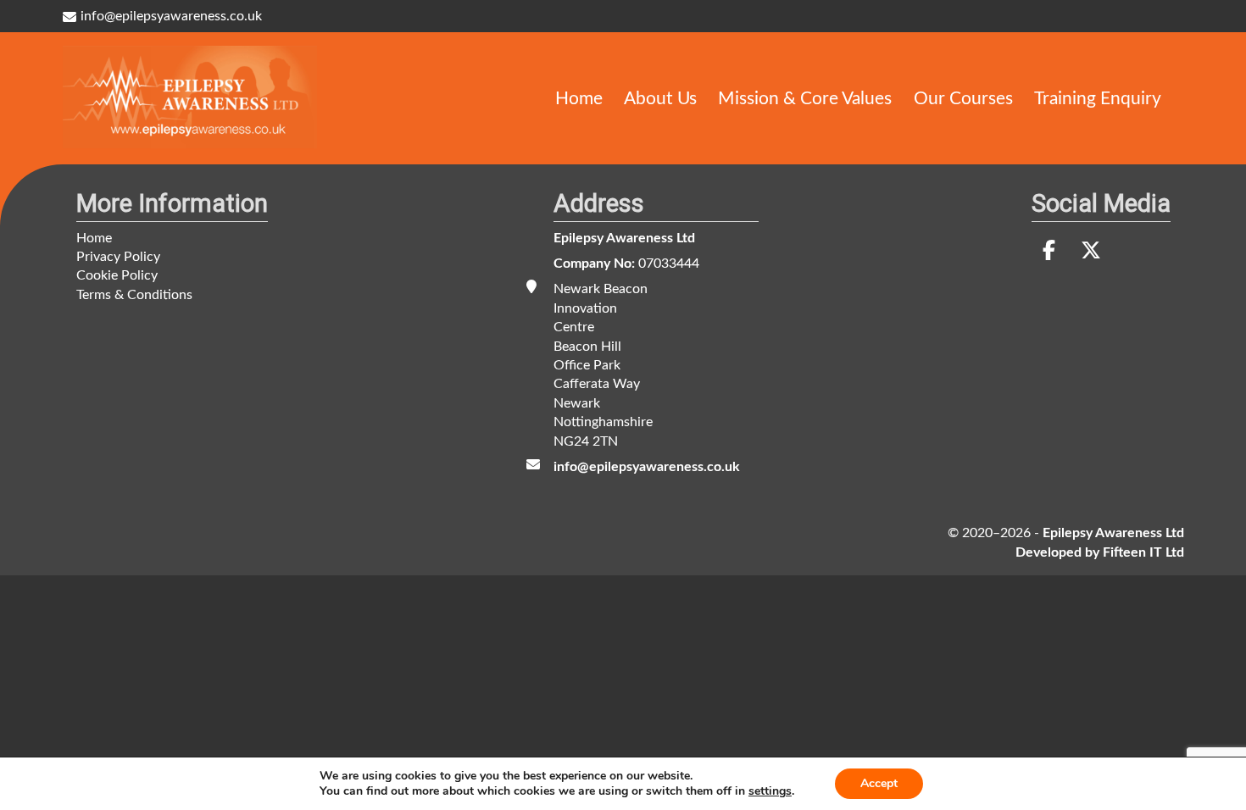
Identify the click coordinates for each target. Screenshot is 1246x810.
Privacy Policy (118, 257)
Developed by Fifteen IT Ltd (1099, 552)
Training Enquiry (1097, 98)
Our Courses (963, 98)
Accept (879, 783)
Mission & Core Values (805, 98)
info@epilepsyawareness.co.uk (171, 16)
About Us (660, 98)
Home (579, 98)
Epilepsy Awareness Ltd (624, 238)
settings (770, 791)
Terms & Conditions (134, 295)
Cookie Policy (117, 275)
